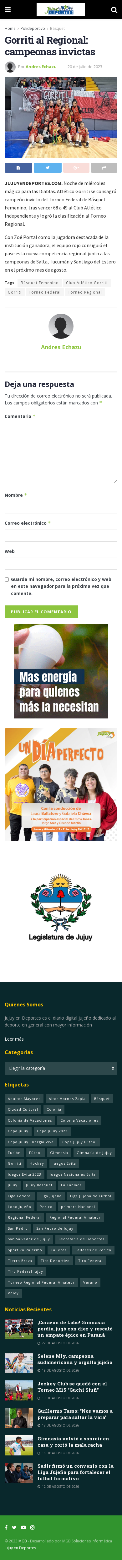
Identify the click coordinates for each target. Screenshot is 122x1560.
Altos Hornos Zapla (67, 1098)
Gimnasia (59, 1152)
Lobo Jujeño (19, 1206)
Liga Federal (20, 1196)
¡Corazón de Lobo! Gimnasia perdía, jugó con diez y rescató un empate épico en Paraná (75, 1328)
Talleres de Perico (93, 1250)
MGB (22, 1541)
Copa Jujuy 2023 (52, 1131)
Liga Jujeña (51, 1196)
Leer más (14, 1039)
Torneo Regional (85, 292)
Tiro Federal (90, 1260)
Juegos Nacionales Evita (73, 1174)
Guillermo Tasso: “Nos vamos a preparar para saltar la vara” (75, 1414)
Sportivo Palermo (25, 1250)
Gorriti (15, 292)
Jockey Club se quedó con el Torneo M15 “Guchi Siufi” (72, 1386)
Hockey (37, 1163)
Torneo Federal (45, 292)
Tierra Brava (20, 1260)
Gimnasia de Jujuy (94, 1152)
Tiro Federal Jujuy (25, 1271)
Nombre (16, 495)
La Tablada (71, 1185)
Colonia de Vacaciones (30, 1120)
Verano (90, 1282)
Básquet (57, 28)
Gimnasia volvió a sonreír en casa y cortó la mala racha (73, 1441)
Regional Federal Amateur (75, 1217)
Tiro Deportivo (55, 1260)
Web (10, 551)
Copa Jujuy (18, 1131)
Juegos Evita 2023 (24, 1174)
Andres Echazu (41, 66)
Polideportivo (33, 28)
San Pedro (18, 1228)
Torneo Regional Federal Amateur (41, 1282)
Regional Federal (24, 1217)
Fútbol (35, 1152)
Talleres (59, 1250)
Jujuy (13, 1185)
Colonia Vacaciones (79, 1120)
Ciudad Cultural (23, 1109)
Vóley (13, 1293)
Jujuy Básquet (39, 1185)
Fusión (14, 1152)
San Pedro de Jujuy (55, 1228)
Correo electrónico (28, 523)
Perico (46, 1206)
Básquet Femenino (40, 282)
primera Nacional (78, 1206)
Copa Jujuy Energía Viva (31, 1142)
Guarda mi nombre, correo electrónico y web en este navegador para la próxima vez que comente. (61, 586)
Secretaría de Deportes (81, 1239)
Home (10, 28)
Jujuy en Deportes (20, 1548)
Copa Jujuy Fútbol (79, 1142)
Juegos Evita (64, 1163)
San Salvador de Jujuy (29, 1239)
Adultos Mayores (24, 1098)
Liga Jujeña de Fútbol (90, 1196)
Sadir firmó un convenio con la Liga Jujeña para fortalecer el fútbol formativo (76, 1472)
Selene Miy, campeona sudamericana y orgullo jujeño (75, 1359)
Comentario (20, 416)
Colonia (54, 1109)
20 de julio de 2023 (85, 66)
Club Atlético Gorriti (87, 282)
